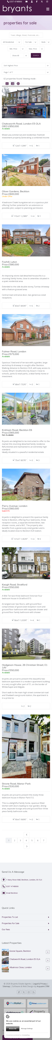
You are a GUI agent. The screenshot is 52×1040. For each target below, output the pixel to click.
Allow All (12, 1029)
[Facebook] (36, 1)
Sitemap (6, 986)
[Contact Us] (32, 1)
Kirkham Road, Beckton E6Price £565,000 (17, 431)
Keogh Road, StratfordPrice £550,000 (14, 586)
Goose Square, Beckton (20, 951)
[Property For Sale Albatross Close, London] (5, 968)
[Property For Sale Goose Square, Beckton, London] (5, 952)
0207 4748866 (15, 1)
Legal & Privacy (40, 983)
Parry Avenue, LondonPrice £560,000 (14, 507)
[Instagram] (47, 1)
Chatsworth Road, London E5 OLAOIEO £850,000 (21, 125)
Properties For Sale (10, 923)
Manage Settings (27, 1028)
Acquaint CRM (43, 986)
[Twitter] (42, 1)
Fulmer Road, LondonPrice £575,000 (14, 353)
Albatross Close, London (21, 967)
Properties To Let (10, 917)
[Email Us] (26, 1)
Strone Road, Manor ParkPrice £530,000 (16, 785)
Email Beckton (12, 893)
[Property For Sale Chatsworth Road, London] (5, 960)
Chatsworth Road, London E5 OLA (25, 959)
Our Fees (6, 929)
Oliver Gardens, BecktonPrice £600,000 (15, 192)
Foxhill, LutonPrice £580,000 (10, 263)
